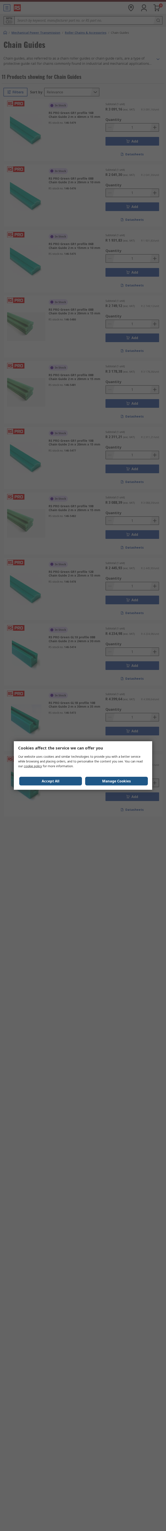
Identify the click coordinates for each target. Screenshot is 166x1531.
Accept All (50, 781)
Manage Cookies (116, 781)
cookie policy (33, 766)
